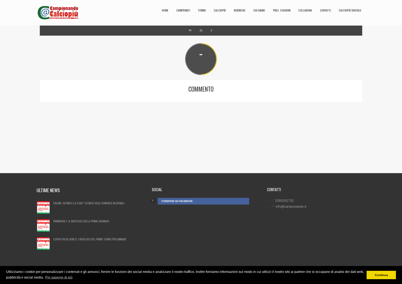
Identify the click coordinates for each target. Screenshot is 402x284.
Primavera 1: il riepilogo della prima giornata (81, 221)
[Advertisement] (168, 143)
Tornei (202, 10)
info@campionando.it (291, 207)
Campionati (183, 10)
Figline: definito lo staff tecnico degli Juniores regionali (88, 203)
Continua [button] (381, 275)
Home (165, 10)
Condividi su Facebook (177, 201)
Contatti (325, 10)
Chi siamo (259, 10)
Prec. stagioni (281, 10)
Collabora (305, 10)
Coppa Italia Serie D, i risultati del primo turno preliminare (89, 239)
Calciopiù (220, 10)
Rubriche (239, 10)
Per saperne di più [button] (58, 277)
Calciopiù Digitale (350, 10)
